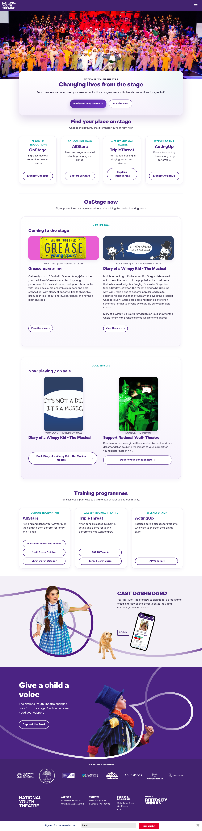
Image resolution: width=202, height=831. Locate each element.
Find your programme (86, 104)
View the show (39, 328)
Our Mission (122, 806)
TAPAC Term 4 (100, 552)
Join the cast (120, 104)
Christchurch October (44, 561)
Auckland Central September (44, 544)
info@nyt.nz (100, 801)
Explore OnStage (38, 176)
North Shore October (44, 552)
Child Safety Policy (126, 803)
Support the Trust (34, 724)
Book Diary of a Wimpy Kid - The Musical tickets (61, 458)
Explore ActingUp (164, 176)
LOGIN (123, 632)
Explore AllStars (80, 176)
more (119, 809)
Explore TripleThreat (122, 174)
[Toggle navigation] (196, 5)
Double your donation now (136, 460)
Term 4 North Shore (100, 561)
